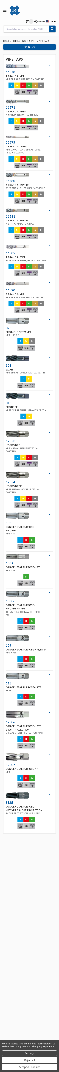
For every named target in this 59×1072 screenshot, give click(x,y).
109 (8, 645)
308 (8, 365)
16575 (10, 142)
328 (8, 328)
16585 (10, 253)
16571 (10, 107)
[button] (28, 79)
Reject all (29, 1060)
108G (10, 601)
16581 (10, 216)
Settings (29, 1053)
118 (8, 683)
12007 (10, 765)
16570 (10, 72)
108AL (10, 563)
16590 (10, 290)
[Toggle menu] (4, 10)
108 (8, 523)
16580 (10, 181)
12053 (10, 441)
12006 (10, 722)
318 (8, 403)
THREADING (19, 41)
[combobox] (29, 29)
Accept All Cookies (29, 1067)
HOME (6, 41)
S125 (9, 802)
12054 (10, 482)
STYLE (32, 41)
